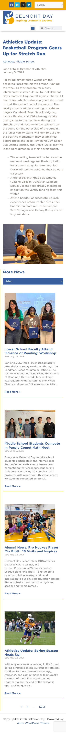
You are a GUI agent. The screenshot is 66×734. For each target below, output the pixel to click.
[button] (33, 28)
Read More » (12, 391)
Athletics (8, 61)
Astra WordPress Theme (33, 723)
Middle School (25, 61)
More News (14, 272)
